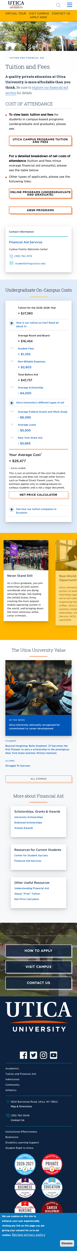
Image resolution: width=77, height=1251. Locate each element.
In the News (17, 720)
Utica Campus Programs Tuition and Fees (40, 140)
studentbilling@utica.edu (30, 263)
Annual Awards (23, 828)
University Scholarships (28, 817)
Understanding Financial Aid (31, 888)
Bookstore (11, 1137)
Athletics (10, 1090)
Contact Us (61, 13)
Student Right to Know (19, 1148)
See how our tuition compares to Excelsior (36, 511)
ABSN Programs (40, 210)
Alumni (10, 761)
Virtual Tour (15, 13)
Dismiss (67, 1243)
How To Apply (38, 951)
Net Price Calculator (38, 494)
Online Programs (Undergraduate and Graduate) (40, 193)
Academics (12, 1068)
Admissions (12, 1079)
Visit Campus (39, 13)
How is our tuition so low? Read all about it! (37, 324)
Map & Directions (21, 1106)
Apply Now (38, 17)
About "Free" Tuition (27, 893)
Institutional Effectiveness (21, 1131)
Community (12, 1084)
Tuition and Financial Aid (26, 58)
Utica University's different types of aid (40, 402)
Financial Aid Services (25, 242)
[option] (23, 1055)
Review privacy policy (28, 1235)
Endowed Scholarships (28, 822)
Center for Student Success (31, 855)
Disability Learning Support (22, 1142)
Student (11, 741)
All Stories (39, 779)
